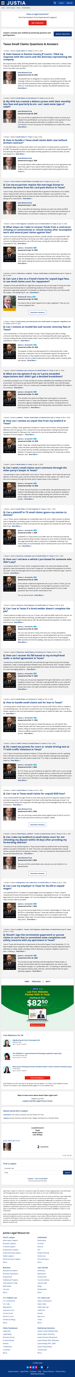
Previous (36, 981)
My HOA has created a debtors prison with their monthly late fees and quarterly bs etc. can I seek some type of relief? (37, 104)
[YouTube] (30, 1367)
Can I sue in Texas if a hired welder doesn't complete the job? (36, 610)
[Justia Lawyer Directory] (47, 1367)
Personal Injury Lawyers (12, 1259)
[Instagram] (36, 1367)
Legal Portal (24, 1371)
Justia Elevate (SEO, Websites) (48, 1340)
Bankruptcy (42, 1240)
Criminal (41, 1243)
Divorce (19, 181)
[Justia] (16, 3)
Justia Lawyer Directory (46, 1334)
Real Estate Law (56, 273)
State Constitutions (45, 1301)
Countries (6, 1350)
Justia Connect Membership (48, 1331)
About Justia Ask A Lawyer (15, 1111)
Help (39, 1371)
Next (48, 981)
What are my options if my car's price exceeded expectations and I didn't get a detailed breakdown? (33, 375)
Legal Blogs (7, 1334)
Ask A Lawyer (11, 8)
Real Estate (7, 1286)
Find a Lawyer (9, 1163)
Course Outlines (43, 1280)
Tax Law (6, 1289)
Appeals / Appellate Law (62, 321)
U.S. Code (6, 1304)
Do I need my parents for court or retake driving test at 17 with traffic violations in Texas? (36, 748)
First (27, 981)
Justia (3, 8)
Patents (6, 1343)
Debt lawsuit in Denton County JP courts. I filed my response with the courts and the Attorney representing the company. (37, 56)
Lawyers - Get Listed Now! (37, 1178)
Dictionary (41, 1271)
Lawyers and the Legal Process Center (38, 1101)
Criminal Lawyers (9, 1247)
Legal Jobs (7, 1331)
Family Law (38, 181)
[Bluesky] (42, 1367)
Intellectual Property (10, 1280)
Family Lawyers (8, 1256)
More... (5, 1262)
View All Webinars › (38, 1078)
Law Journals (42, 1283)
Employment (7, 1277)
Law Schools (43, 1267)
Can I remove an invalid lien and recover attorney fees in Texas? (36, 328)
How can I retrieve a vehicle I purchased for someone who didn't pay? (37, 560)
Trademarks (7, 1347)
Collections (21, 273)
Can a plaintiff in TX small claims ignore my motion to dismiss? (35, 514)
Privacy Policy (61, 1371)
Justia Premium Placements (47, 1337)
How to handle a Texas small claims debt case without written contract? (35, 141)
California (41, 1310)
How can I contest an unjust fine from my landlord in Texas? (34, 422)
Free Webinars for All (13, 1035)
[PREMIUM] (9, 253)
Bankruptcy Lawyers (10, 1240)
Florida (40, 1313)
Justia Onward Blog (45, 1347)
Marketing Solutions (46, 1328)
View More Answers (37, 312)
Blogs (40, 1286)
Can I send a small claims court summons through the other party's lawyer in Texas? (35, 469)
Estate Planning (43, 1253)
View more (67, 1155)
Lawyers (6, 1118)
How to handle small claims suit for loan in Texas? (34, 702)
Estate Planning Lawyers (12, 1253)
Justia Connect (13, 1371)
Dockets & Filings (9, 1319)
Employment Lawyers (11, 1250)
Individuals (42, 1237)
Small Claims (20, 51)
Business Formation (10, 1271)
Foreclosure (32, 98)
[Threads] (39, 1367)
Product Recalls (8, 1340)
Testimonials (42, 1350)
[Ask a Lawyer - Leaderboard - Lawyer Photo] (7, 1147)
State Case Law (43, 1307)
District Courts (8, 1316)
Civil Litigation (21, 224)
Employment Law (22, 882)
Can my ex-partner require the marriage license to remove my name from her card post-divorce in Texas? (34, 186)
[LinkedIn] (27, 1367)
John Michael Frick (11, 1140)
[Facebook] (33, 1367)
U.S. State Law (44, 1298)
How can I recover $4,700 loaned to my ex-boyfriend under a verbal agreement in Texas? (34, 657)
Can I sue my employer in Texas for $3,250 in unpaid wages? (33, 887)
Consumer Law (32, 224)
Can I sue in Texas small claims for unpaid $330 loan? (35, 793)
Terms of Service (48, 1371)
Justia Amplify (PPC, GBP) (47, 1343)
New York (41, 1316)
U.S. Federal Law (10, 1298)
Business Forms (9, 1337)
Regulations (7, 1307)
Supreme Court (8, 1310)
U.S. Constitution (9, 1301)
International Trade (10, 1283)
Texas (18, 8)
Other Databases (10, 1328)
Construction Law (22, 321)
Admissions (42, 1274)
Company (33, 1371)
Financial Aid (42, 1277)
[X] (44, 1367)
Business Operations (10, 1274)
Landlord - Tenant (32, 273)
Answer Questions (63, 34)
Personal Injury (43, 1259)
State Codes (42, 1304)
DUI (39, 1250)
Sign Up (69, 3)
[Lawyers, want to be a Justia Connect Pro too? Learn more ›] (35, 248)
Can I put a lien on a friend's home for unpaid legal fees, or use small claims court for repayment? (36, 280)
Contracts (30, 370)
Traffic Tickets (21, 743)
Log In (61, 3)
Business (6, 1267)
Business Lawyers (9, 1243)
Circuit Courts (8, 1313)
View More (22, 88)
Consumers (7, 1115)
